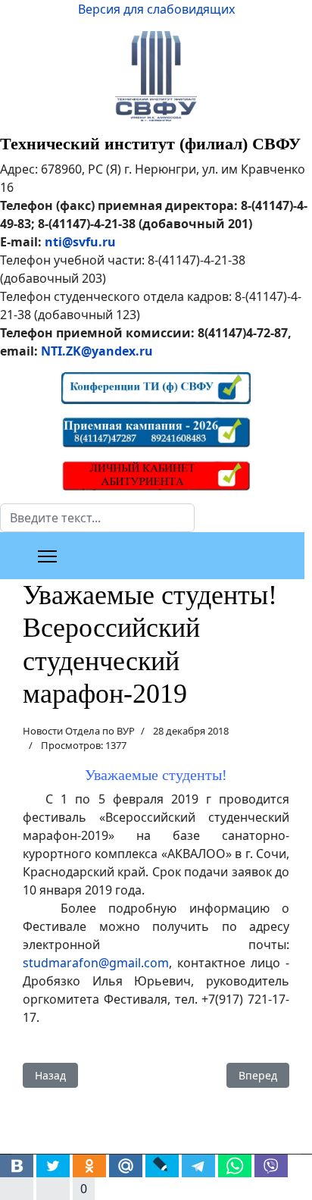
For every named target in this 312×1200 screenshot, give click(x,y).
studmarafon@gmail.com (96, 962)
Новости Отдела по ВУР (79, 731)
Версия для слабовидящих (156, 9)
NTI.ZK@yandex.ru (97, 351)
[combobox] (97, 517)
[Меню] (47, 556)
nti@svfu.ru (80, 241)
